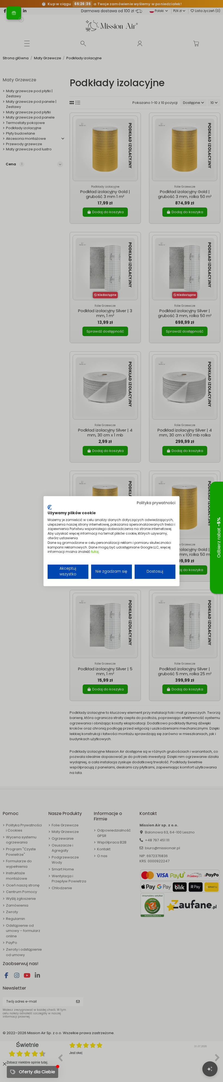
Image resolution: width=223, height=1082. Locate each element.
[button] (14, 13)
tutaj (95, 552)
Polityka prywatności (156, 503)
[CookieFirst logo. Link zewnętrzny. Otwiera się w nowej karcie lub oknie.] (50, 507)
